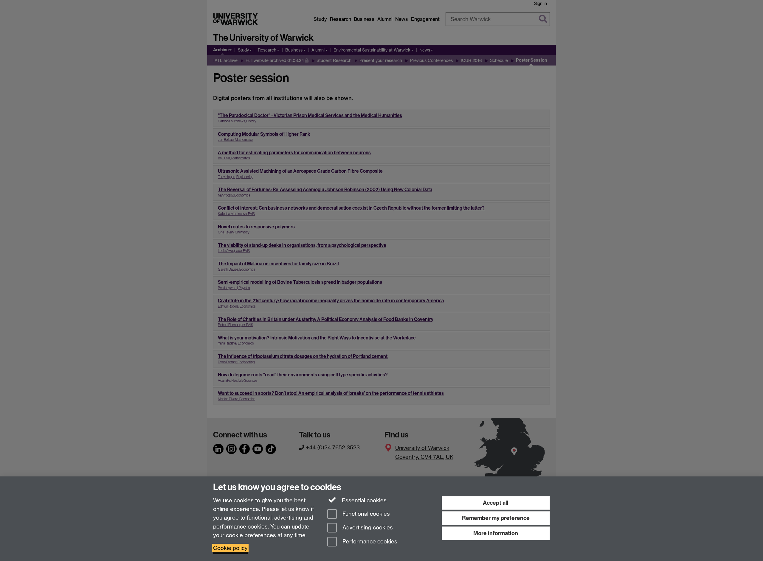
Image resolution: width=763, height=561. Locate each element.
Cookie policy (230, 548)
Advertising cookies (367, 527)
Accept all (495, 502)
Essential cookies (363, 500)
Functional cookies (365, 513)
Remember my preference (496, 518)
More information (495, 533)
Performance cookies (369, 541)
